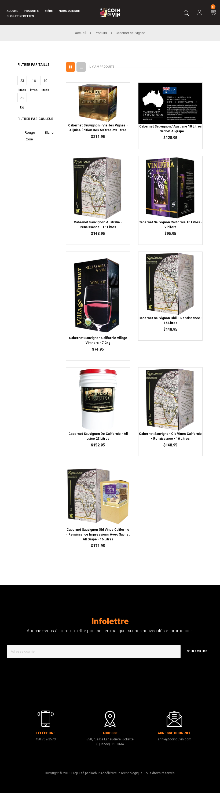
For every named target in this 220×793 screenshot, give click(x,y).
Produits (31, 11)
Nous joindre (69, 11)
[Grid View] (70, 67)
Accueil (12, 11)
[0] (213, 13)
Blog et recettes (20, 16)
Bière (49, 11)
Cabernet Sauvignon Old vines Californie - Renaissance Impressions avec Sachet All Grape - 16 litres (98, 534)
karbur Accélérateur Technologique (116, 773)
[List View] (81, 67)
